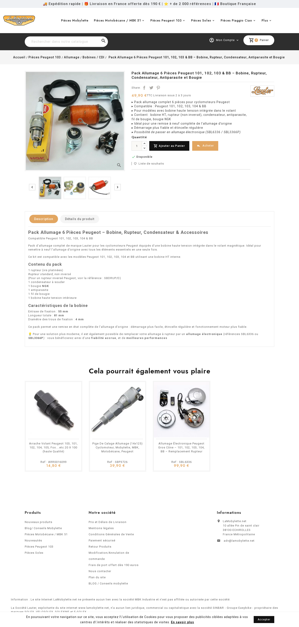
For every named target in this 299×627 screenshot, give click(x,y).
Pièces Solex (201, 20)
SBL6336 (247, 334)
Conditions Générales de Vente (111, 534)
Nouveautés (33, 540)
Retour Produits (100, 546)
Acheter (205, 146)
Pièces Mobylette (74, 20)
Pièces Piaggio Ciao (236, 20)
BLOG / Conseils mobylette (108, 583)
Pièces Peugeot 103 (166, 20)
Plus (265, 20)
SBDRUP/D (112, 278)
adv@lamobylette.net (239, 540)
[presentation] (32, 187)
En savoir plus (182, 622)
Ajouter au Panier (169, 146)
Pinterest (158, 87)
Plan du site (97, 577)
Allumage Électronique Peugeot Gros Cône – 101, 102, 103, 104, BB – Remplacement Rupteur (181, 447)
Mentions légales (101, 528)
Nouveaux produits (38, 522)
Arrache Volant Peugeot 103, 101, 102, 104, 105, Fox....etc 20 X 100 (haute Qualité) (53, 447)
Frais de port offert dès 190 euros (114, 565)
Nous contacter (100, 571)
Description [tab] (43, 219)
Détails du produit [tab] (79, 219)
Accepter (264, 619)
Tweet (151, 87)
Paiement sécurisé (102, 540)
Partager (144, 87)
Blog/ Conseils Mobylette (43, 528)
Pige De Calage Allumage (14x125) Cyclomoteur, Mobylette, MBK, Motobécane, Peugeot (117, 447)
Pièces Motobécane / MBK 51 (117, 20)
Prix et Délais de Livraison (108, 522)
